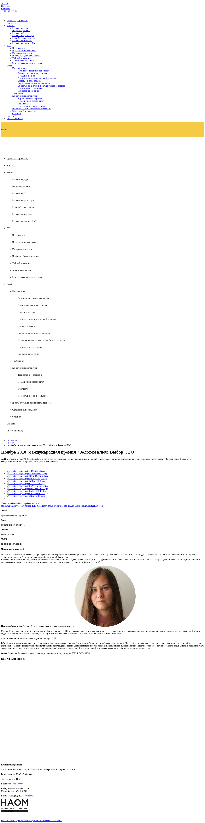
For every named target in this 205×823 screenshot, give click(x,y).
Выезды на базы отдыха (29, 81)
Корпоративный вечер (28, 91)
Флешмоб (16, 113)
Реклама (11, 25)
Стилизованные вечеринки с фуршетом (37, 78)
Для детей (11, 116)
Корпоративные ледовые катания (34, 83)
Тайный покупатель (21, 58)
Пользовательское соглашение (47, 820)
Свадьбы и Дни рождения (24, 111)
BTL (9, 45)
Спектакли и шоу (15, 118)
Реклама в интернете (22, 40)
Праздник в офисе (26, 76)
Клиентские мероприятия (24, 96)
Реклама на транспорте (23, 35)
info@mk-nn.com (15, 784)
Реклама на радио (20, 28)
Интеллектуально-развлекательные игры (31, 108)
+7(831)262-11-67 (9, 11)
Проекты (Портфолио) (17, 20)
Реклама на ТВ (19, 33)
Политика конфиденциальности (16, 820)
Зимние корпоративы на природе (34, 73)
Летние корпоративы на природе (33, 71)
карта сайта (27, 796)
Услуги (4, 3)
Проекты (5, 6)
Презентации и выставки (24, 50)
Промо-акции (18, 48)
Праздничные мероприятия (31, 101)
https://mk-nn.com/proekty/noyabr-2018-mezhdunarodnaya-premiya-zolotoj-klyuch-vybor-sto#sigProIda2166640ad (52, 506)
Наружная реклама (21, 30)
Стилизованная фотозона (30, 88)
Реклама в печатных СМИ (24, 43)
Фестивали (23, 103)
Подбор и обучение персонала (26, 55)
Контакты (5, 8)
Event (9, 66)
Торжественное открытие (30, 98)
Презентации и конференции (32, 106)
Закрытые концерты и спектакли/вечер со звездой (41, 86)
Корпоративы (18, 68)
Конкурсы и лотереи (22, 53)
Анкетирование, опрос (23, 60)
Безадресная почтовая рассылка (27, 63)
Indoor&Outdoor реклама (23, 38)
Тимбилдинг (18, 93)
